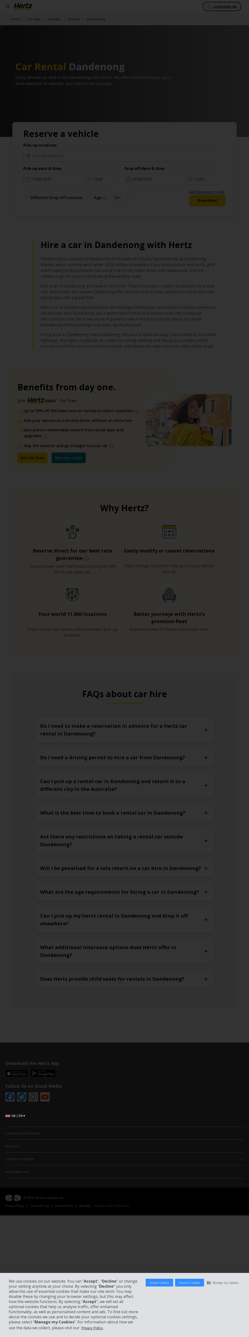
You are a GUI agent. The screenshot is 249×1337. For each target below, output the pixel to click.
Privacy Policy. (92, 1328)
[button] (222, 1283)
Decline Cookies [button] (189, 1283)
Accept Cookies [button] (159, 1283)
